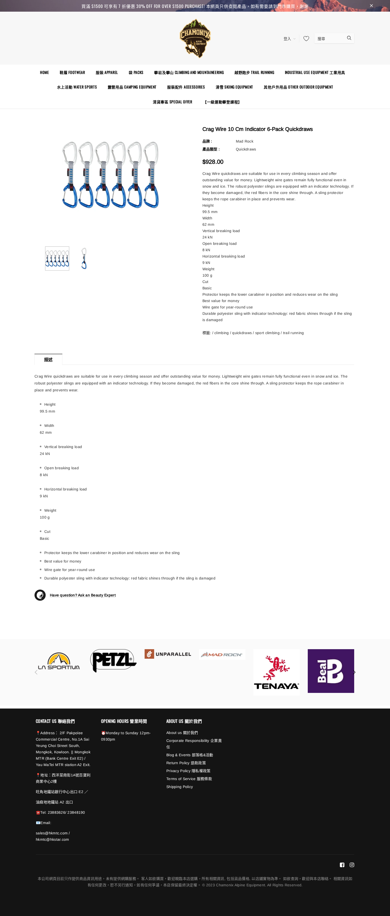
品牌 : (207, 141)
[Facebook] (342, 864)
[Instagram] (352, 864)
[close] (371, 5)
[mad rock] (222, 654)
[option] (110, 175)
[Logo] (195, 38)
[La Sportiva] (59, 660)
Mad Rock (244, 141)
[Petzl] (113, 660)
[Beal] (331, 671)
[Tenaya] (276, 672)
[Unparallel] (168, 654)
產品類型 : (211, 149)
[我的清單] (305, 38)
